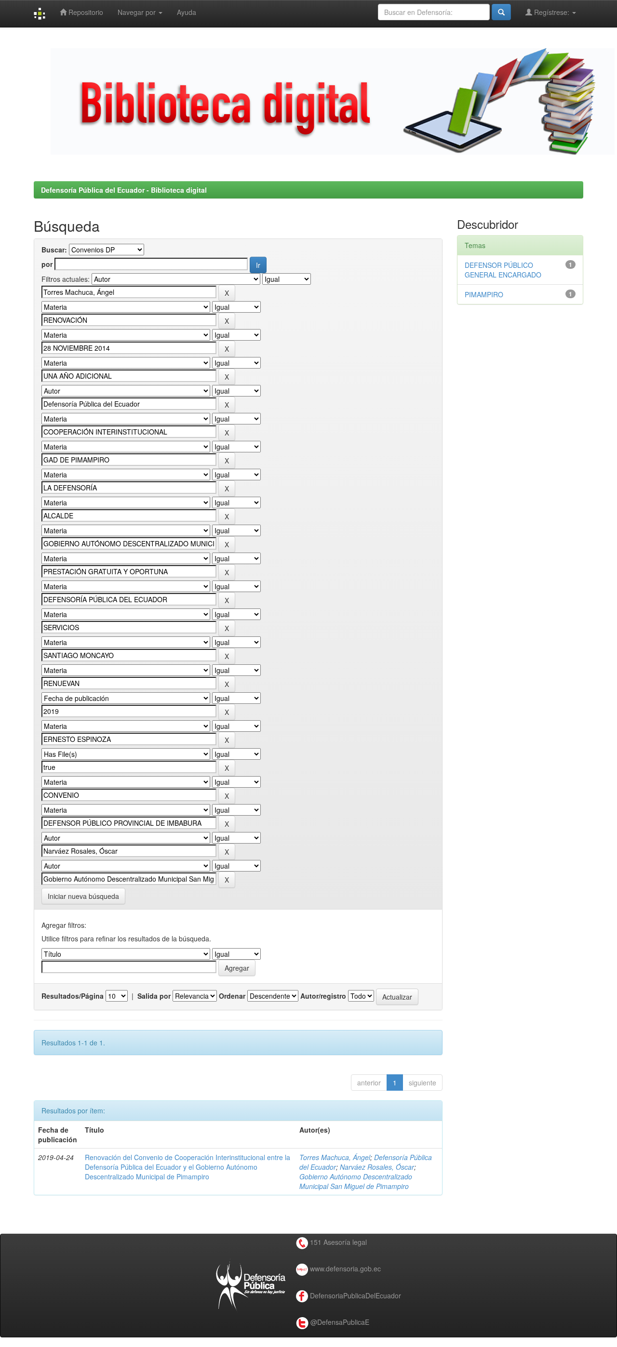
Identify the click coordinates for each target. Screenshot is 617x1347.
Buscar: (54, 249)
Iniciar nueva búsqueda (83, 896)
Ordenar (232, 996)
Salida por (154, 996)
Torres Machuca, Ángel (334, 1157)
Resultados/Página (72, 996)
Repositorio (85, 12)
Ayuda (186, 12)
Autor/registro (323, 996)
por (47, 264)
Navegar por (138, 12)
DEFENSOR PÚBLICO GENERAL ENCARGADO (503, 269)
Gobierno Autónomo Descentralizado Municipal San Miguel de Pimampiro (355, 1181)
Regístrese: (551, 12)
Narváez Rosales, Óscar (377, 1167)
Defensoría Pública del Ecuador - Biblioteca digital (124, 190)
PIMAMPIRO (484, 294)
